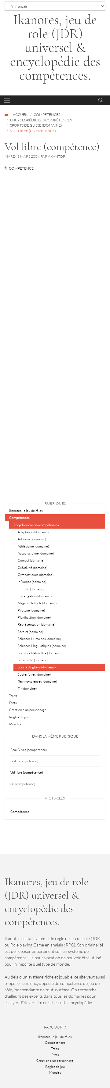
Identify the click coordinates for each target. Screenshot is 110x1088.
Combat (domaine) (31, 560)
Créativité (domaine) (32, 568)
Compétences (47, 114)
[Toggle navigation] (7, 100)
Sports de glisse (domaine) (36, 125)
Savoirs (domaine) (30, 632)
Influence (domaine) (32, 582)
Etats (13, 703)
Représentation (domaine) (36, 624)
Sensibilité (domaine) (33, 660)
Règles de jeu (19, 717)
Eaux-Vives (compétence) (28, 750)
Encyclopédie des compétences (41, 120)
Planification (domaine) (34, 617)
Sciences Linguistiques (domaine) (42, 646)
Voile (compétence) (24, 761)
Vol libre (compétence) (26, 772)
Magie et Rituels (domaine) (37, 603)
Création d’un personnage (27, 710)
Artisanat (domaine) (32, 539)
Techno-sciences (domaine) (37, 681)
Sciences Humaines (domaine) (39, 639)
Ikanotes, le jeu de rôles (26, 510)
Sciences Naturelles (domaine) (39, 653)
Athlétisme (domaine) (33, 546)
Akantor (56, 156)
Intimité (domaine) (31, 589)
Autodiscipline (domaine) (36, 553)
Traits (13, 696)
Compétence (21, 168)
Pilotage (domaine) (31, 610)
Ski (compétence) (22, 784)
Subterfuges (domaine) (34, 674)
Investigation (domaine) (35, 596)
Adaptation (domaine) (33, 532)
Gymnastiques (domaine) (35, 575)
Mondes (15, 724)
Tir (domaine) (27, 688)
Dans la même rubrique (55, 736)
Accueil (20, 114)
